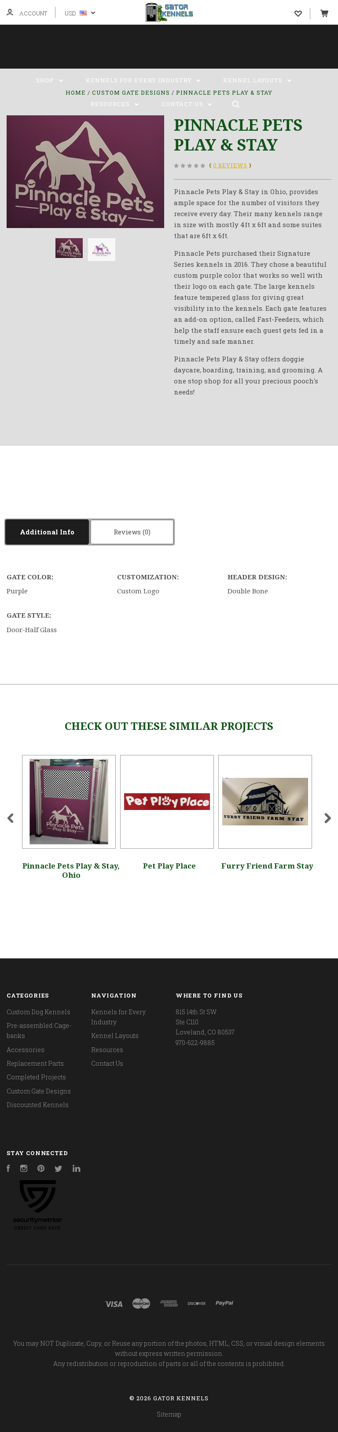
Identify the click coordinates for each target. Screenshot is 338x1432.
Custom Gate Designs (39, 1091)
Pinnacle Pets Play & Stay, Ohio (71, 870)
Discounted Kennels (38, 1105)
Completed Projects (36, 1077)
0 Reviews (230, 165)
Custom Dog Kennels (38, 1012)
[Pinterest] (40, 1169)
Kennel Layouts (253, 80)
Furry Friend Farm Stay (267, 865)
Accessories (25, 1049)
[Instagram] (23, 1169)
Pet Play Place (169, 865)
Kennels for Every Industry (140, 80)
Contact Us (183, 104)
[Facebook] (8, 1169)
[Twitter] (58, 1169)
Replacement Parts (35, 1063)
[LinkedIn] (77, 1169)
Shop (46, 80)
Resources (111, 104)
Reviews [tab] (128, 531)
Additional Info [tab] (47, 531)
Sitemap (169, 1414)
